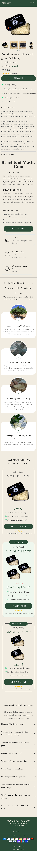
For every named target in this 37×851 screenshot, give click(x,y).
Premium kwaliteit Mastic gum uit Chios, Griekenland (17, 58)
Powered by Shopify (18, 849)
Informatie (18, 831)
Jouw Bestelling (18, 835)
